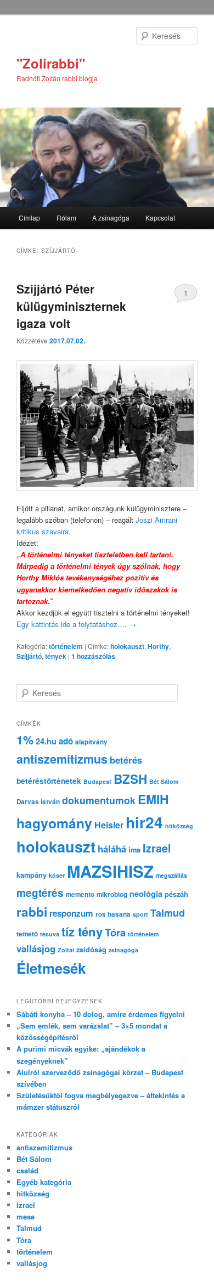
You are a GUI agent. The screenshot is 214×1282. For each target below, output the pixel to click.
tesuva (49, 934)
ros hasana (113, 914)
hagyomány (54, 823)
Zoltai (66, 950)
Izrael (157, 848)
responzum (71, 913)
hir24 (144, 822)
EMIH (153, 799)
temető (27, 934)
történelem (66, 646)
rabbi (31, 911)
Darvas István (38, 801)
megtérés (40, 892)
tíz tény (82, 931)
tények (55, 656)
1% (24, 739)
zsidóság (91, 950)
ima (134, 850)
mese (25, 1216)
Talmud (167, 912)
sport (140, 914)
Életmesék (51, 968)
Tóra (115, 932)
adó (66, 741)
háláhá (112, 848)
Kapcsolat (160, 217)
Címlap (29, 217)
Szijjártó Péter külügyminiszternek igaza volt (71, 305)
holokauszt (127, 646)
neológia (145, 893)
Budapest (97, 781)
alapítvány (91, 742)
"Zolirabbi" (50, 63)
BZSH (130, 779)
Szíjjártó (29, 656)
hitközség (179, 826)
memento (80, 894)
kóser (57, 875)
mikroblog (112, 894)
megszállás (171, 875)
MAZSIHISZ (110, 871)
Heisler (108, 824)
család (27, 1170)
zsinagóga (123, 950)
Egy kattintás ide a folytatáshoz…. (76, 624)
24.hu (46, 741)
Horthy (158, 646)
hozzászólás (93, 656)
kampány (31, 875)
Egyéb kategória (43, 1182)
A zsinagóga (110, 217)
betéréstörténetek (48, 781)
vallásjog (35, 948)
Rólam (66, 217)
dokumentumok (99, 800)
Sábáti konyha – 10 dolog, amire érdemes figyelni (100, 1014)
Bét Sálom (163, 781)
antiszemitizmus (62, 758)
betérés (126, 759)
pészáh (176, 894)
